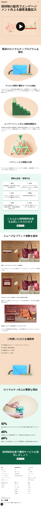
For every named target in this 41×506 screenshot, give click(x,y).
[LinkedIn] (2, 500)
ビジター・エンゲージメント (6, 477)
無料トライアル (20, 225)
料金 (15, 469)
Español (29, 487)
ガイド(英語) (30, 471)
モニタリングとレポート (5, 473)
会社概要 (2, 484)
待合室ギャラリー (4, 479)
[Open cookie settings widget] (2, 504)
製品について (3, 469)
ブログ (29, 475)
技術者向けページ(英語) (32, 477)
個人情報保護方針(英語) (19, 475)
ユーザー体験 (3, 471)
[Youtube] (5, 500)
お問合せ (2, 487)
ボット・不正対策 (4, 475)
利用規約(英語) (17, 473)
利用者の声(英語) (31, 479)
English (29, 484)
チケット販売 (17, 487)
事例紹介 (29, 469)
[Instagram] (7, 500)
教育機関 (16, 491)
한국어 (29, 493)
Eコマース (16, 484)
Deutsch (29, 489)
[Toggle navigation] (38, 2)
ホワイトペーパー (31, 473)
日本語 (29, 491)
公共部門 (16, 489)
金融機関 (16, 493)
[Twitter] (4, 500)
